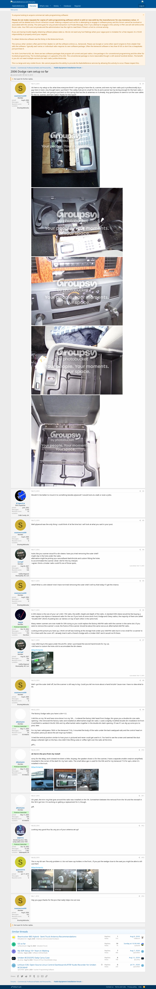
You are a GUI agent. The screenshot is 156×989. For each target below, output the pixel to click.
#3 (143, 520)
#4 (143, 550)
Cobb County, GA (23, 515)
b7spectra (20, 503)
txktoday (20, 953)
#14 (143, 896)
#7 (143, 640)
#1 (143, 84)
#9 (143, 710)
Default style (17, 987)
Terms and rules (120, 987)
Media (56, 6)
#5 (143, 581)
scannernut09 (17, 75)
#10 (143, 750)
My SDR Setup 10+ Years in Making (33, 950)
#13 (143, 857)
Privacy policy (132, 987)
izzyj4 (20, 622)
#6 (143, 610)
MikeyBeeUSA (22, 939)
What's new (44, 6)
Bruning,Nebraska (23, 108)
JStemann (20, 722)
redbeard (137, 938)
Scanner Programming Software (44, 970)
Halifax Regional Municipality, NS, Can (22, 575)
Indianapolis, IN (24, 852)
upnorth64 (136, 953)
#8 (143, 680)
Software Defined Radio (40, 953)
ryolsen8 (137, 946)
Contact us (109, 987)
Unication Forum (42, 946)
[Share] (140, 84)
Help (140, 987)
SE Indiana (25, 734)
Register (77, 6)
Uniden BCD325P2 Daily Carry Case (34, 957)
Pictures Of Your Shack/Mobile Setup (45, 960)
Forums (33, 6)
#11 (143, 796)
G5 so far (22, 943)
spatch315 (20, 870)
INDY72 (20, 838)
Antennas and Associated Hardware (47, 939)
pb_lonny (20, 960)
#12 (143, 826)
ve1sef (20, 562)
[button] (26, 6)
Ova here (26, 635)
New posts (14, 10)
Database (67, 6)
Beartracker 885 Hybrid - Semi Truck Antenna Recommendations (47, 936)
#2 (143, 491)
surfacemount (22, 946)
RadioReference (18, 6)
